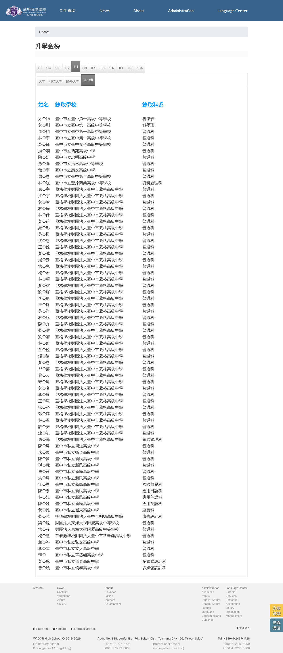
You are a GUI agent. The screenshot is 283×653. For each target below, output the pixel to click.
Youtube (61, 629)
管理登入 (244, 628)
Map (199, 638)
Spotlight (62, 591)
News (104, 10)
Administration (181, 10)
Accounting (233, 603)
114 (49, 68)
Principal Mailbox (85, 629)
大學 (42, 81)
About (138, 10)
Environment (113, 603)
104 (140, 68)
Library (230, 607)
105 (130, 68)
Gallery (61, 603)
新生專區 (68, 10)
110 (84, 68)
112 (66, 68)
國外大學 (72, 81)
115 (39, 68)
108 (102, 68)
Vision (109, 595)
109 (93, 68)
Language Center (232, 10)
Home (44, 32)
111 (75, 67)
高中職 (88, 80)
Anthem (110, 599)
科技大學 (55, 81)
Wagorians (63, 595)
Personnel (232, 599)
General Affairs (211, 603)
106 (121, 68)
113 (58, 68)
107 (112, 68)
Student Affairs (211, 599)
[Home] (26, 10)
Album (61, 599)
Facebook (42, 629)
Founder (110, 591)
